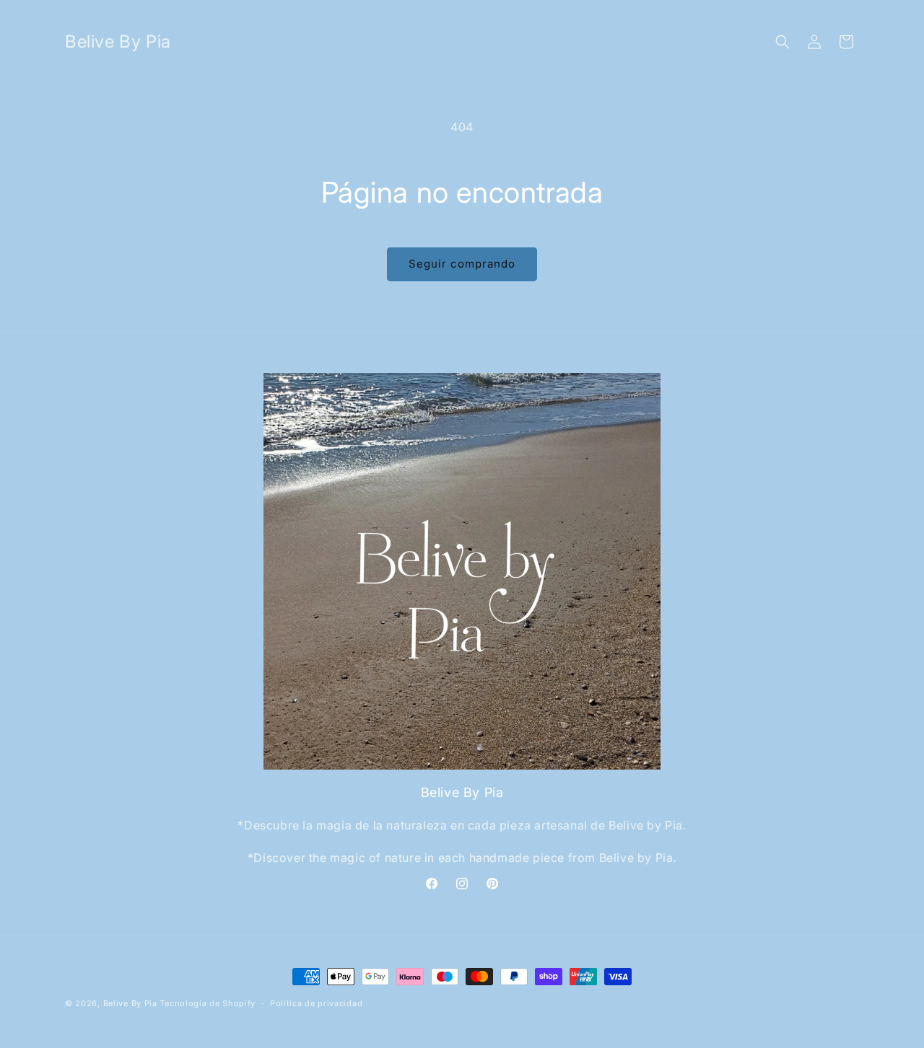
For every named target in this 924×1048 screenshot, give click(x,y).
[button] (782, 42)
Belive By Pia (131, 1003)
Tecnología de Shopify (208, 1003)
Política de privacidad (316, 1003)
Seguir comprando (462, 263)
